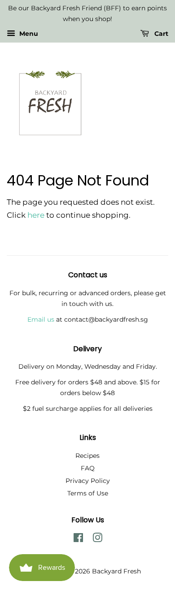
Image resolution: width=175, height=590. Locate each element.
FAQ (88, 468)
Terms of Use (87, 493)
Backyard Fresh (116, 571)
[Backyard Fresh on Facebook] (78, 539)
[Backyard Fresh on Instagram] (97, 539)
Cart (160, 34)
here (35, 215)
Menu (28, 34)
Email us (40, 319)
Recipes (87, 456)
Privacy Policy (88, 481)
